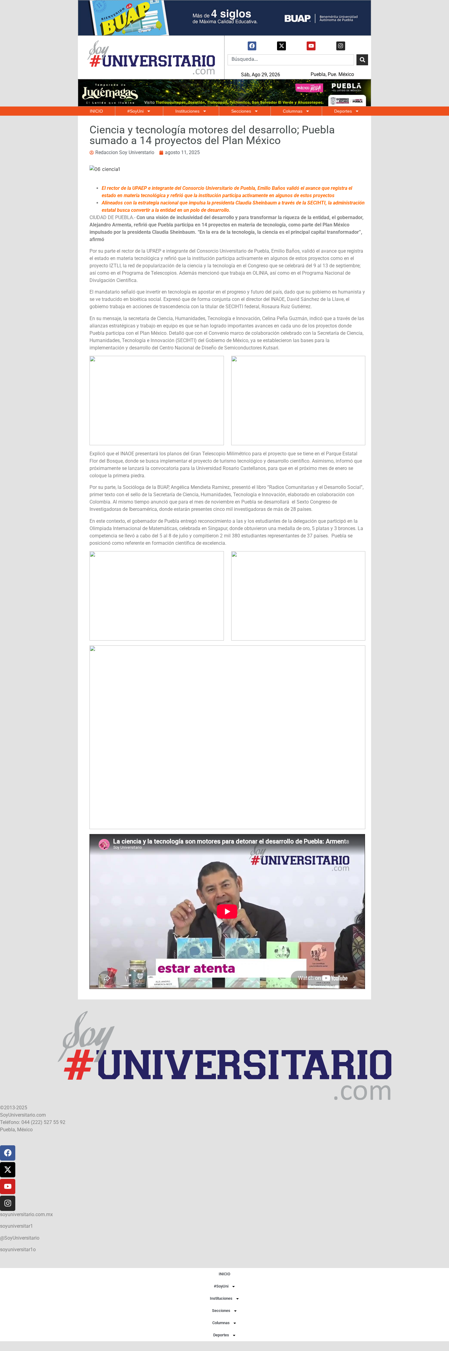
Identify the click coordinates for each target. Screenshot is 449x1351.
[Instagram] (340, 46)
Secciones (241, 111)
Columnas (292, 111)
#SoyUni (135, 111)
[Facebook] (252, 46)
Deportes (343, 111)
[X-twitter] (281, 46)
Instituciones (187, 111)
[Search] (362, 59)
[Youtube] (311, 46)
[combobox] (291, 59)
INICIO (96, 111)
